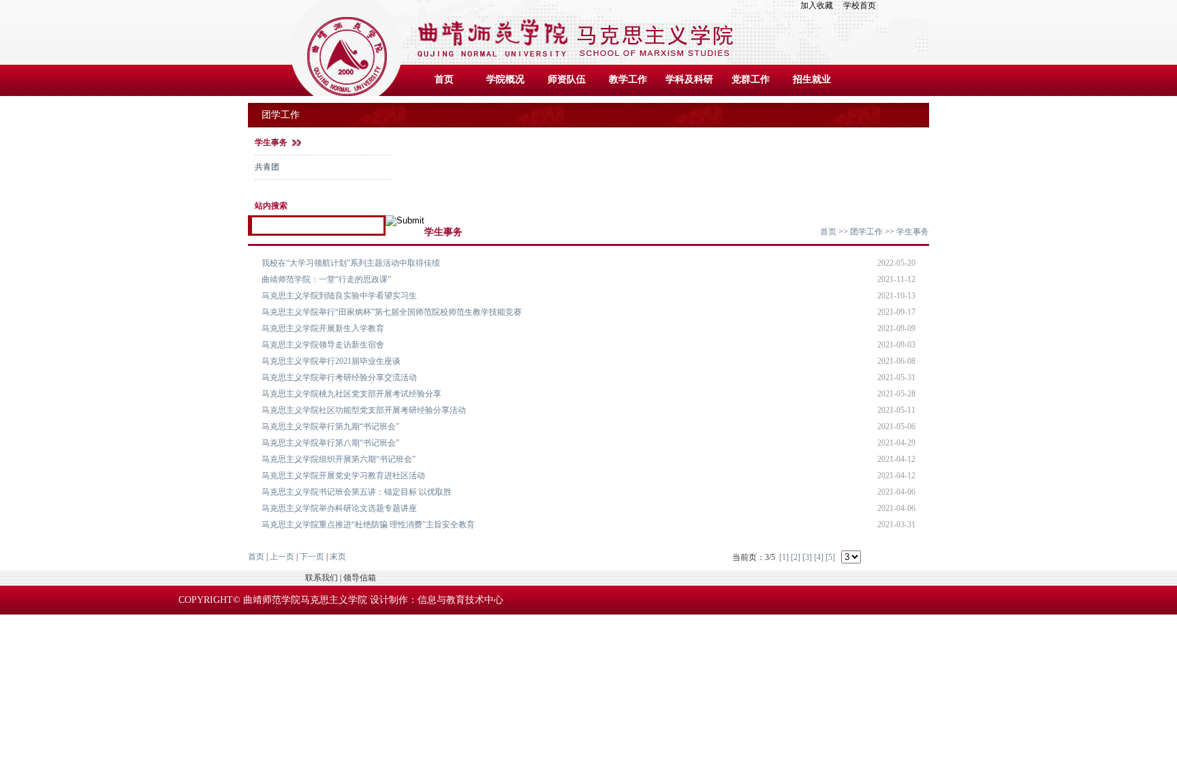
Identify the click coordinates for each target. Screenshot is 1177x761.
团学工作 (866, 231)
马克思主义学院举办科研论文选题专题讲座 (339, 508)
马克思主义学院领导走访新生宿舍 (323, 345)
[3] (807, 557)
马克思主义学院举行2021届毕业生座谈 (331, 361)
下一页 (312, 556)
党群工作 (751, 79)
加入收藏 (820, 5)
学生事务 (271, 142)
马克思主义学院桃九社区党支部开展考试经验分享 (351, 394)
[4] (818, 557)
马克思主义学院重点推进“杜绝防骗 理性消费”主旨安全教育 (368, 524)
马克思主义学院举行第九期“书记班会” (330, 426)
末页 (338, 556)
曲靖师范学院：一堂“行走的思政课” (326, 279)
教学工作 (628, 79)
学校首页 (859, 5)
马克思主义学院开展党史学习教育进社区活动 (343, 475)
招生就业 (812, 79)
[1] (784, 557)
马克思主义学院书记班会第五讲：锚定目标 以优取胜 (357, 492)
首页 (444, 79)
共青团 (267, 167)
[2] (795, 557)
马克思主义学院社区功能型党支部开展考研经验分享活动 (364, 410)
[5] (830, 557)
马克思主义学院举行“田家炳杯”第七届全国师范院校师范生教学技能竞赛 (392, 312)
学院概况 (505, 79)
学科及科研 (689, 79)
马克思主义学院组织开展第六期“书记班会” (338, 459)
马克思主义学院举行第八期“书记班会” (330, 443)
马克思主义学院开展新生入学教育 (323, 328)
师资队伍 (567, 79)
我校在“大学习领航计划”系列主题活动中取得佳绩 (351, 263)
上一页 (282, 556)
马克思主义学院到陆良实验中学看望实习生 (339, 295)
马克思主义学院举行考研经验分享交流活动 (339, 377)
